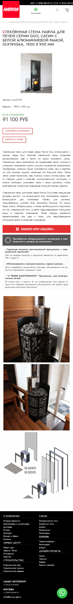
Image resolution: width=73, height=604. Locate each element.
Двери (42, 527)
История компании (11, 521)
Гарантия (7, 556)
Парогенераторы (46, 541)
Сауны (42, 556)
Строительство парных (13, 568)
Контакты (7, 539)
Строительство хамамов (13, 571)
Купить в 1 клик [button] (14, 139)
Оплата (6, 530)
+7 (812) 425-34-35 (11, 584)
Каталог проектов (46, 565)
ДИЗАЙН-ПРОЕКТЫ (49, 551)
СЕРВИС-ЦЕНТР (12, 543)
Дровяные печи (46, 524)
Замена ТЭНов (10, 550)
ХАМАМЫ (44, 536)
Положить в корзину (17, 130)
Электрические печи (48, 521)
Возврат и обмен (10, 536)
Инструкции (8, 553)
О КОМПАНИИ (11, 516)
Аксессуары (44, 533)
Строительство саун (12, 565)
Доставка (7, 533)
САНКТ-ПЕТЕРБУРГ (14, 581)
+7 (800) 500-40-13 (10, 592)
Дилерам (7, 527)
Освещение (44, 530)
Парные (43, 559)
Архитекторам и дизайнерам (16, 524)
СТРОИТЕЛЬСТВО (13, 560)
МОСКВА (8, 589)
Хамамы (42, 562)
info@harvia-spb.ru (12, 597)
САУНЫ (43, 516)
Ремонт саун (8, 547)
